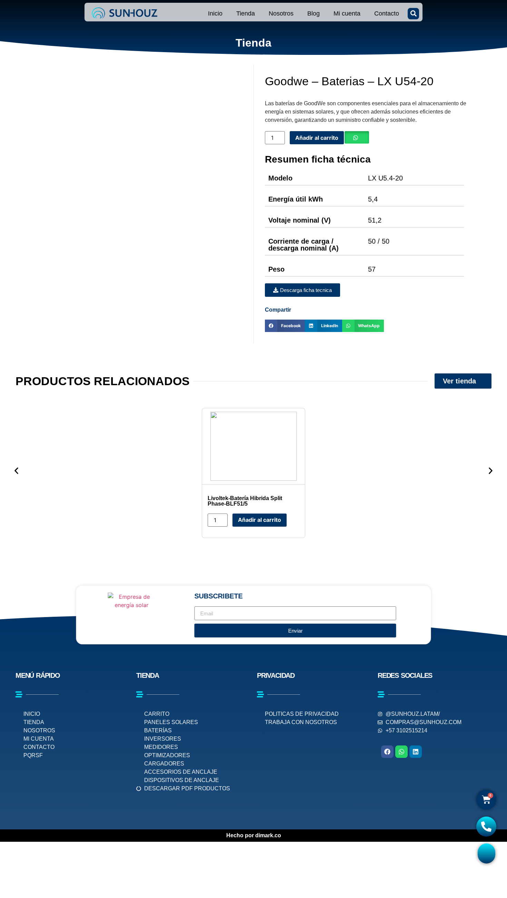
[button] (413, 13)
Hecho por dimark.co (253, 835)
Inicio (215, 13)
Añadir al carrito (316, 137)
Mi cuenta (347, 13)
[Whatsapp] (401, 751)
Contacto (386, 13)
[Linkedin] (415, 751)
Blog (313, 13)
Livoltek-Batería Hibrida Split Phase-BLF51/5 (245, 501)
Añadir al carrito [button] (259, 519)
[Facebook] (387, 751)
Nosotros (281, 13)
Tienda (245, 13)
